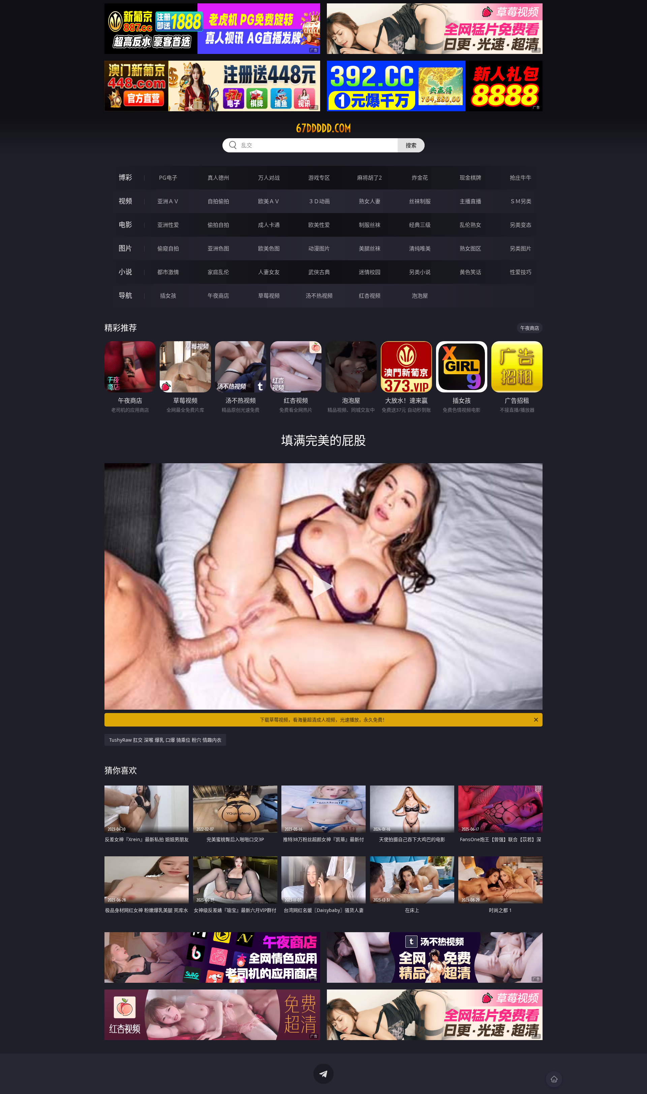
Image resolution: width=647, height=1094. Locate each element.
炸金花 (420, 177)
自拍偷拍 (218, 201)
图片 (125, 248)
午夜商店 (218, 295)
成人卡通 (269, 225)
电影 (125, 224)
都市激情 (168, 272)
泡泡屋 (420, 295)
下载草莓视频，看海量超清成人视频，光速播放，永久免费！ (323, 719)
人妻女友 (269, 272)
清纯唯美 (420, 248)
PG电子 (168, 177)
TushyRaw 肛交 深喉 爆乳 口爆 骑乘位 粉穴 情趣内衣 (165, 740)
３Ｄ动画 (319, 201)
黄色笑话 (470, 272)
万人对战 (269, 177)
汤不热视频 (319, 295)
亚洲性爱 (168, 225)
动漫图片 (319, 248)
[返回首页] (554, 1079)
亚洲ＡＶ (168, 201)
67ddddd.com (323, 128)
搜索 (411, 145)
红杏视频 (369, 295)
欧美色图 (269, 248)
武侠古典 (319, 272)
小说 (125, 271)
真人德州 (218, 177)
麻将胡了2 (369, 177)
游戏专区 (319, 177)
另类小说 (420, 272)
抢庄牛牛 (520, 177)
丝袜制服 (420, 201)
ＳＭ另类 (520, 201)
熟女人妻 (369, 201)
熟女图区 (470, 248)
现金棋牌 (470, 177)
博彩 (125, 177)
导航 (125, 295)
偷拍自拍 (218, 225)
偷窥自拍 (168, 248)
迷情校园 (369, 272)
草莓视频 (269, 295)
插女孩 (168, 295)
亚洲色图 (218, 248)
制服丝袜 (369, 225)
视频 (125, 201)
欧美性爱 (319, 225)
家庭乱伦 (218, 272)
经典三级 (420, 225)
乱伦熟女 (470, 225)
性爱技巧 (520, 272)
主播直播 (470, 201)
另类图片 (520, 248)
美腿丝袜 (369, 248)
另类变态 (520, 225)
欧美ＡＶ (269, 201)
